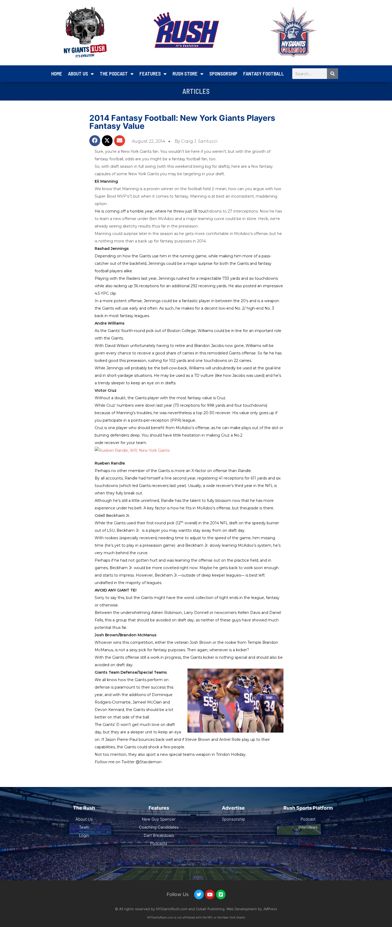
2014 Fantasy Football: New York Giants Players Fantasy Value (182, 122)
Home (56, 73)
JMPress (270, 909)
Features (150, 73)
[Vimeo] (221, 894)
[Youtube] (210, 894)
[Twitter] (199, 894)
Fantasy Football (263, 73)
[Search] (332, 73)
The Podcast (114, 73)
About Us (78, 73)
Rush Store (185, 73)
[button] (94, 140)
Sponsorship (223, 73)
